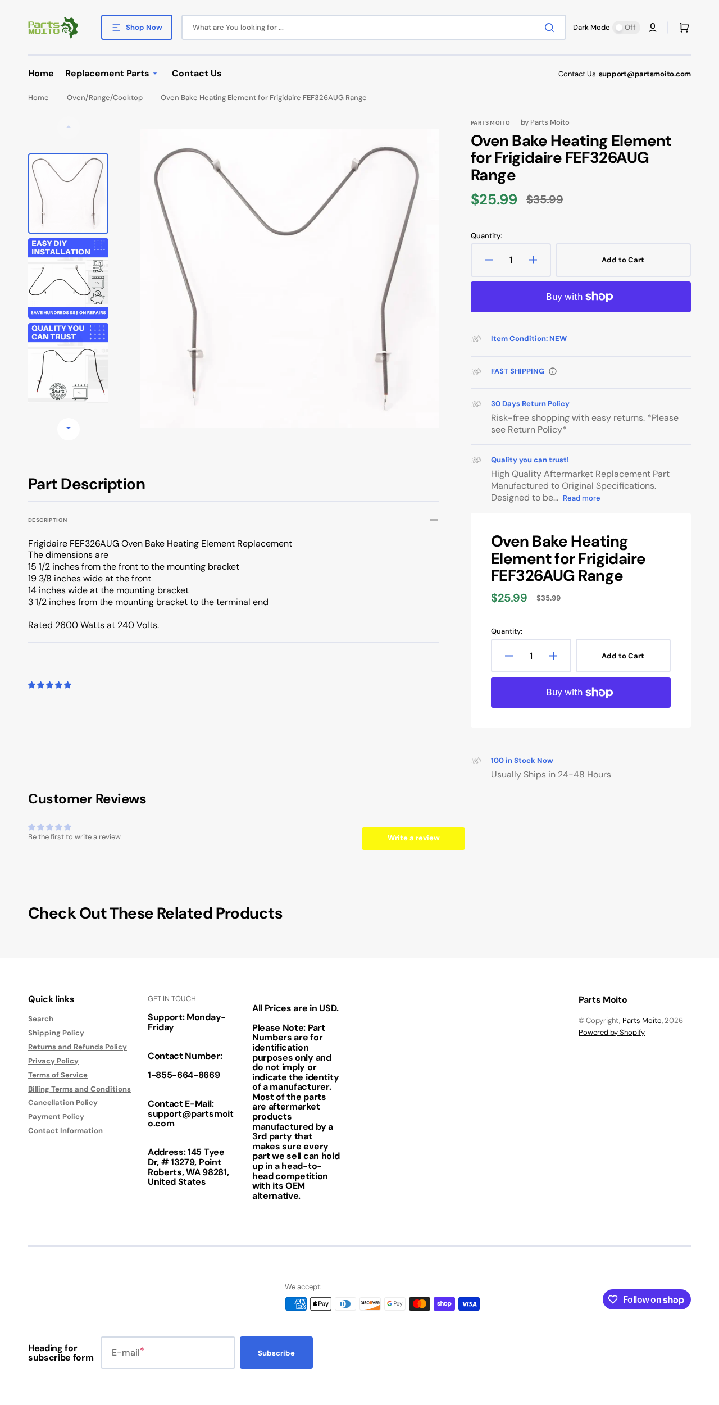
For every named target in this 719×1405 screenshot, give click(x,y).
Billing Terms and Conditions (79, 1089)
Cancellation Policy (63, 1102)
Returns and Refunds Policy (77, 1047)
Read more (581, 498)
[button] (652, 27)
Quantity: (486, 235)
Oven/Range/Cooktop (105, 97)
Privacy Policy (53, 1061)
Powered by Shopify (612, 1032)
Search (40, 1019)
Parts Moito (642, 1020)
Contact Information (65, 1130)
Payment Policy (56, 1116)
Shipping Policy (56, 1033)
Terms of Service (58, 1075)
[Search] (551, 27)
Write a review (414, 838)
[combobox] (373, 27)
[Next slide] (68, 429)
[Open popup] (552, 371)
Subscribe (276, 1353)
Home (38, 97)
